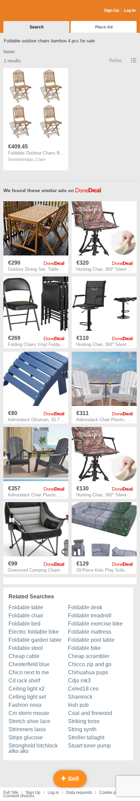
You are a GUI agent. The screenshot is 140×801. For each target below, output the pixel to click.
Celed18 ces (83, 689)
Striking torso (84, 721)
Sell (72, 778)
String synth (82, 729)
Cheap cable (23, 656)
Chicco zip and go (89, 664)
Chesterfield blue (29, 664)
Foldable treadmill (89, 615)
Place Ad (103, 27)
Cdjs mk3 (79, 680)
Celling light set (27, 697)
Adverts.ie (30, 11)
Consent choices (18, 796)
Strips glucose (25, 737)
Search (36, 27)
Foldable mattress (89, 632)
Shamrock (80, 697)
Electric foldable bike (33, 632)
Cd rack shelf (24, 680)
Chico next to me (28, 672)
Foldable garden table (35, 640)
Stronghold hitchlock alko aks (33, 748)
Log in (53, 792)
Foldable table (25, 607)
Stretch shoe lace (29, 721)
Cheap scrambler (88, 656)
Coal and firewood (90, 713)
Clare (40, 159)
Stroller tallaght (86, 737)
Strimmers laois (27, 729)
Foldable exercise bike (95, 624)
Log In (130, 10)
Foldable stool (25, 648)
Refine (115, 60)
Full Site (10, 792)
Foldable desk (85, 607)
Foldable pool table (91, 640)
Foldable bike (84, 648)
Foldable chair (25, 615)
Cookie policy (111, 792)
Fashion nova (24, 705)
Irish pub (78, 705)
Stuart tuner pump (89, 745)
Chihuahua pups (88, 672)
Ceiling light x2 (26, 689)
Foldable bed (24, 624)
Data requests (79, 792)
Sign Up (111, 10)
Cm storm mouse (28, 713)
